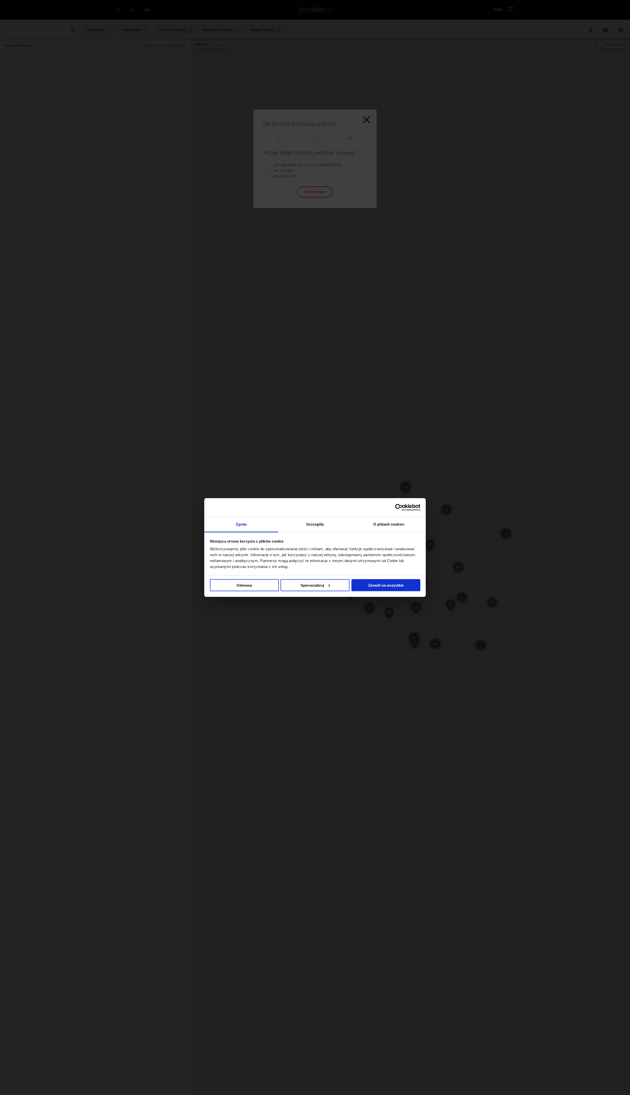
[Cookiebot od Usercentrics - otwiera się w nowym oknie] (398, 507)
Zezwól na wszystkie (386, 585)
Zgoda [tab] (241, 524)
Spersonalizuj (312, 585)
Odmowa (244, 585)
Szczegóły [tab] (315, 524)
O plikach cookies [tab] (388, 524)
